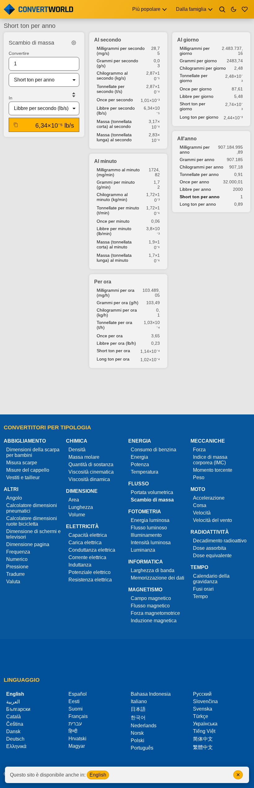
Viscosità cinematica (91, 472)
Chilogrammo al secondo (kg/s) (112, 76)
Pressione (17, 566)
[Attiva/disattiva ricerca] (222, 9)
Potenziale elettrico (89, 572)
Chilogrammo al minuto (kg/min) (112, 197)
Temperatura (144, 472)
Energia (139, 457)
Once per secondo (115, 99)
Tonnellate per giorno (194, 78)
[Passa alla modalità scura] (233, 9)
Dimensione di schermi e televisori (33, 534)
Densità (76, 449)
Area (73, 499)
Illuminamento (146, 535)
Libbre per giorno (196, 96)
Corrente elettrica (87, 557)
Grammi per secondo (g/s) (117, 63)
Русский (202, 694)
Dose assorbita (209, 548)
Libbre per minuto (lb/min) (114, 231)
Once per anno (194, 181)
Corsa (199, 505)
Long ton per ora (113, 359)
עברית (75, 723)
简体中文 (203, 739)
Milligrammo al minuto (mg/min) (118, 172)
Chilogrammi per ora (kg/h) (117, 312)
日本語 (138, 709)
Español (77, 694)
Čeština (14, 724)
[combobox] (39, 80)
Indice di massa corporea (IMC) (210, 459)
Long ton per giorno (199, 117)
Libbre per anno (195, 189)
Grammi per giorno (198, 60)
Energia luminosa (150, 520)
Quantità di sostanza (90, 464)
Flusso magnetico (150, 605)
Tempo (200, 596)
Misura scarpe (21, 462)
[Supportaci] (244, 9)
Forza (199, 449)
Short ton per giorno (192, 106)
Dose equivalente (212, 555)
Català (13, 716)
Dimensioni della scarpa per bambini (32, 452)
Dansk (13, 731)
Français (78, 716)
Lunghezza (80, 507)
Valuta (13, 581)
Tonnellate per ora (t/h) (114, 325)
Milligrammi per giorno (195, 51)
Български (18, 709)
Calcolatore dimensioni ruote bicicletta (31, 521)
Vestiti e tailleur (23, 477)
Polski (137, 740)
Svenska (202, 708)
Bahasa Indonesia (151, 694)
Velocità (202, 512)
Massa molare (83, 457)
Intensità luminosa (151, 542)
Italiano (139, 701)
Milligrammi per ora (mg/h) (115, 293)
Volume (76, 514)
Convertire (19, 53)
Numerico (17, 559)
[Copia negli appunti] (15, 124)
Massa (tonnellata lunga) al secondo (114, 137)
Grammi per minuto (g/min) (116, 185)
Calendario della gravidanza (211, 578)
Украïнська (205, 723)
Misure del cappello (27, 470)
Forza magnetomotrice (155, 613)
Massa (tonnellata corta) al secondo (114, 124)
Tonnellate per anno (199, 174)
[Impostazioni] (73, 42)
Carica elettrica (85, 542)
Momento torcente (212, 470)
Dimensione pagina (27, 544)
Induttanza (79, 564)
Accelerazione (209, 498)
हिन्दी (72, 731)
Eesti (74, 701)
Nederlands (143, 725)
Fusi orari (203, 589)
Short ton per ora (113, 350)
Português (142, 748)
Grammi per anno (197, 159)
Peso (198, 477)
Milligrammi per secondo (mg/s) (121, 51)
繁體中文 (203, 747)
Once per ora (110, 335)
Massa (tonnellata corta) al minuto (114, 244)
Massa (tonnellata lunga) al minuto (114, 258)
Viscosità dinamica (89, 479)
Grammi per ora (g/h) (117, 302)
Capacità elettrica (87, 535)
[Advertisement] (127, 392)
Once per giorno (196, 88)
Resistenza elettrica (90, 579)
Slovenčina (205, 701)
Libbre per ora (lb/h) (116, 343)
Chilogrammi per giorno (203, 68)
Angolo (14, 498)
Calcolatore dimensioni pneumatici (31, 508)
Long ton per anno (198, 204)
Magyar (76, 746)
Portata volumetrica (152, 492)
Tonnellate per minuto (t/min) (118, 210)
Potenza (140, 464)
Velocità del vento (212, 520)
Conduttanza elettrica (91, 550)
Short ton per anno (200, 196)
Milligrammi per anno (195, 150)
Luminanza (143, 550)
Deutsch (15, 739)
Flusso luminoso (149, 527)
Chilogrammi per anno (201, 166)
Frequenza (18, 551)
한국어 (138, 717)
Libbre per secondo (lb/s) (116, 111)
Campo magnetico (151, 598)
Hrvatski (77, 738)
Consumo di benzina (153, 449)
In (10, 97)
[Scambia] (73, 94)
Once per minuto (113, 221)
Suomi (75, 708)
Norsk (137, 733)
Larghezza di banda (152, 570)
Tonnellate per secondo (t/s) (111, 89)
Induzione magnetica (154, 620)
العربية (13, 701)
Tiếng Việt (204, 731)
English (98, 774)
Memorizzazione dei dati (157, 577)
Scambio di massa (152, 499)
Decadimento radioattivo (220, 540)
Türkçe (200, 716)
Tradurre (15, 574)
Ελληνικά (16, 746)
